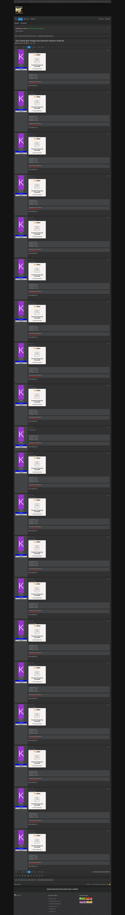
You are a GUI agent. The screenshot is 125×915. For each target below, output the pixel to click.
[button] (29, 19)
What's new (26, 19)
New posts (17, 23)
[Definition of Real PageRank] (82, 902)
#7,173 (108, 537)
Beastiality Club (52, 909)
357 (23, 47)
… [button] (36, 47)
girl (28, 43)
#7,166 (108, 259)
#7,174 (108, 579)
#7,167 (108, 301)
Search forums (24, 23)
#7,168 (108, 343)
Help (107, 884)
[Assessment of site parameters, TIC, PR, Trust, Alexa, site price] (89, 902)
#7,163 (108, 133)
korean (17, 43)
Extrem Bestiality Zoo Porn (54, 901)
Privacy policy (102, 884)
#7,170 (108, 427)
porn (34, 43)
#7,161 (108, 50)
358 (26, 47)
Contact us (88, 884)
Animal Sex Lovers (53, 906)
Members (33, 19)
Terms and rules (95, 884)
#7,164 (108, 175)
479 (39, 47)
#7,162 (108, 91)
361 (34, 47)
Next (42, 47)
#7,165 (108, 217)
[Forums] (15, 36)
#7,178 (108, 746)
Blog (16, 19)
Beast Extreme (52, 911)
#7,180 (108, 830)
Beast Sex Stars (52, 898)
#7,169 (108, 385)
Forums (20, 19)
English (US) (18, 884)
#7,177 (108, 704)
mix (31, 43)
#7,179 (108, 788)
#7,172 (108, 495)
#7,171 (108, 453)
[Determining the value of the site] (82, 899)
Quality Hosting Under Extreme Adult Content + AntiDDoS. (62, 889)
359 (29, 47)
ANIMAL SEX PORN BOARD (55, 903)
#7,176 (108, 663)
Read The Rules (19, 31)
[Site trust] (89, 899)
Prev (17, 47)
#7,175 (108, 621)
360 (31, 47)
